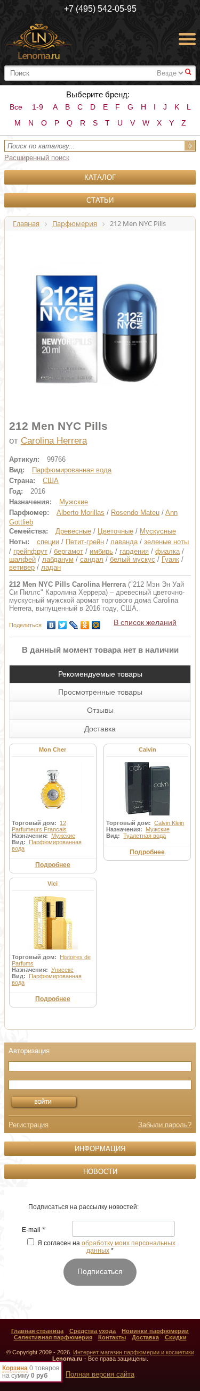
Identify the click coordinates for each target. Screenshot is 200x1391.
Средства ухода (92, 1331)
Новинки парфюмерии (155, 1331)
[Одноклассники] (85, 622)
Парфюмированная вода (71, 470)
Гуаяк (170, 559)
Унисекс (62, 970)
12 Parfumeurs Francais (39, 826)
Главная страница (37, 1331)
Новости (100, 1172)
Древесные (73, 531)
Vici (52, 883)
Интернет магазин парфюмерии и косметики (133, 1352)
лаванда (124, 542)
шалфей (22, 559)
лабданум (58, 559)
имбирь (101, 551)
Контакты (112, 1337)
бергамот (68, 551)
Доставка (145, 1337)
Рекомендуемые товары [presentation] (100, 674)
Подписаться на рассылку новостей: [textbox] (83, 1207)
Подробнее (52, 865)
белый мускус (132, 559)
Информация (100, 1149)
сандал (91, 559)
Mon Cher (52, 749)
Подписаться (100, 1271)
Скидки (176, 1337)
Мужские (73, 502)
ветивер (22, 567)
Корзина (15, 1368)
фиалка (167, 551)
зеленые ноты (166, 542)
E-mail (34, 1230)
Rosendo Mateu (135, 513)
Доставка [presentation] (100, 728)
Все (16, 107)
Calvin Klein (169, 823)
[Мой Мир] (96, 622)
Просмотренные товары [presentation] (100, 692)
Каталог (100, 177)
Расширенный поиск (36, 158)
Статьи (100, 200)
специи (48, 542)
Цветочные (115, 531)
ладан (51, 567)
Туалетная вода (144, 835)
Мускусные (158, 531)
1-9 (37, 107)
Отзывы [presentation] (100, 710)
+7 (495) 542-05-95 (100, 8)
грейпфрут (30, 551)
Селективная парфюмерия (53, 1337)
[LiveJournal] (73, 622)
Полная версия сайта (100, 1374)
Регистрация (29, 1125)
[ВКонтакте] (51, 622)
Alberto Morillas (81, 513)
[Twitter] (62, 622)
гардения (134, 551)
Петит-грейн (85, 542)
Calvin (147, 749)
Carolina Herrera (54, 441)
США (51, 481)
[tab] (100, 674)
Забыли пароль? (164, 1125)
